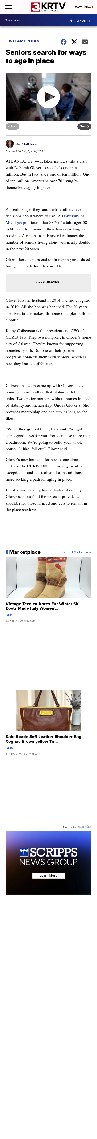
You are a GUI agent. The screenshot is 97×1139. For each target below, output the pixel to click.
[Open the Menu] (8, 7)
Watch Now (83, 7)
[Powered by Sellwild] (84, 827)
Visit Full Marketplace (76, 552)
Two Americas (23, 41)
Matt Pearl (30, 144)
